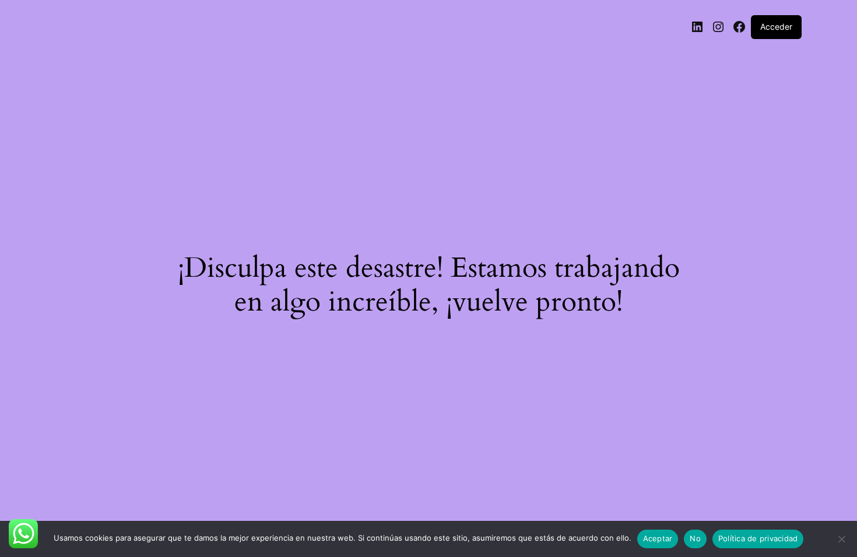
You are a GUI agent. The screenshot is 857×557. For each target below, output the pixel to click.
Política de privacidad (758, 538)
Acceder (776, 26)
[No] (841, 542)
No (695, 538)
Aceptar (658, 538)
